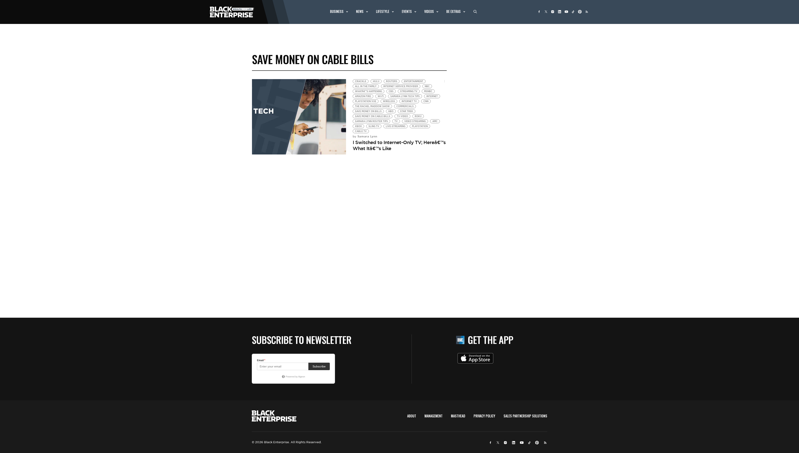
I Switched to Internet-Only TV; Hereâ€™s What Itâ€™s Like (399, 145)
